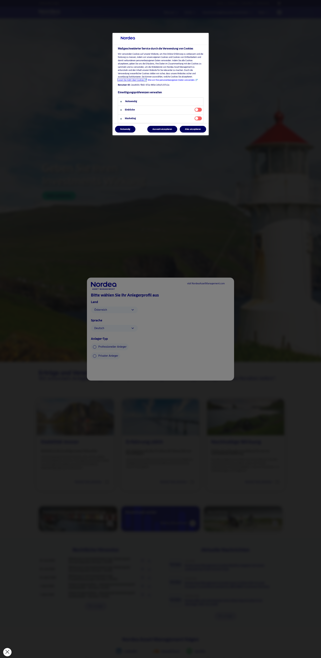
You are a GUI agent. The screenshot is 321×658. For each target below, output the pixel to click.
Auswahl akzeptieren (162, 129)
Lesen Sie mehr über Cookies (131, 80)
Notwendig (125, 129)
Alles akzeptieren (193, 129)
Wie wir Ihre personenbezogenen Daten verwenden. (171, 80)
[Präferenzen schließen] (7, 652)
